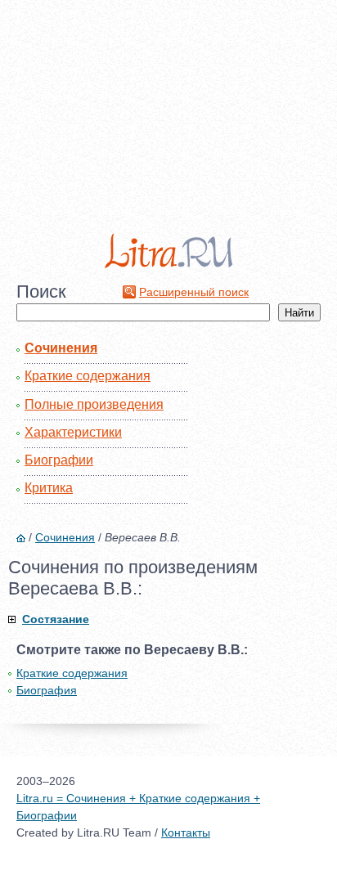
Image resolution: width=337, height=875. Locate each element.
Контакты (185, 832)
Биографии (59, 460)
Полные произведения (94, 404)
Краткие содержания (88, 376)
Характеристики (73, 432)
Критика (49, 488)
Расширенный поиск (194, 291)
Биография (46, 690)
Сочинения (61, 348)
